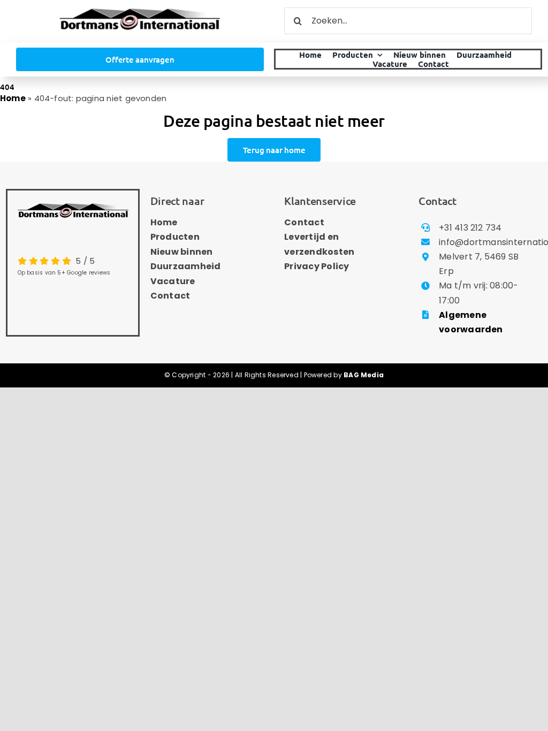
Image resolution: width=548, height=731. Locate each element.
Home (13, 98)
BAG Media (364, 374)
